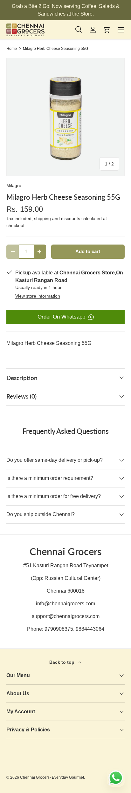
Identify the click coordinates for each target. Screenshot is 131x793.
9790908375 (59, 629)
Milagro (13, 185)
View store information (37, 296)
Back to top (62, 662)
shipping (42, 218)
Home (11, 48)
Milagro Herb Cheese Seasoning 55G (55, 48)
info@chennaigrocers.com (65, 603)
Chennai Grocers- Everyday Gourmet (52, 777)
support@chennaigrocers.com (66, 616)
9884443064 (90, 629)
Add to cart (87, 251)
